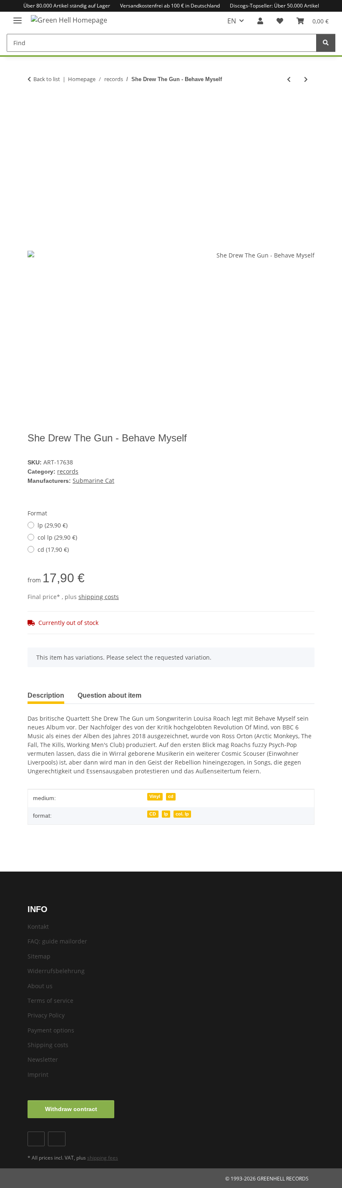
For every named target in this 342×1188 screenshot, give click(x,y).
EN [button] (231, 20)
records (67, 471)
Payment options (51, 1030)
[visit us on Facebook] (36, 1139)
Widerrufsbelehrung (56, 971)
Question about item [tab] (109, 695)
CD (152, 813)
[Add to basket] (34, 106)
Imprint (38, 1074)
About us (40, 986)
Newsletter (43, 1059)
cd (171, 796)
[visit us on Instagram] (56, 1139)
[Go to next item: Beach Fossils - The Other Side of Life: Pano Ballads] (305, 79)
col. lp (182, 813)
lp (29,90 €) (53, 525)
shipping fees (102, 1157)
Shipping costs (48, 1045)
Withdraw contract (71, 1109)
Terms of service (50, 1000)
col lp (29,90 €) (57, 537)
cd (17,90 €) (53, 549)
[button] (260, 21)
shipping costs (98, 597)
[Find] (325, 43)
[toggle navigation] (17, 17)
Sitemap (39, 956)
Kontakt (38, 927)
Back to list (46, 79)
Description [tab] (46, 695)
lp (166, 813)
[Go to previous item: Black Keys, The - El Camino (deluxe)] (288, 79)
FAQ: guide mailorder (57, 941)
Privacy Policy (46, 1015)
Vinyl (154, 796)
